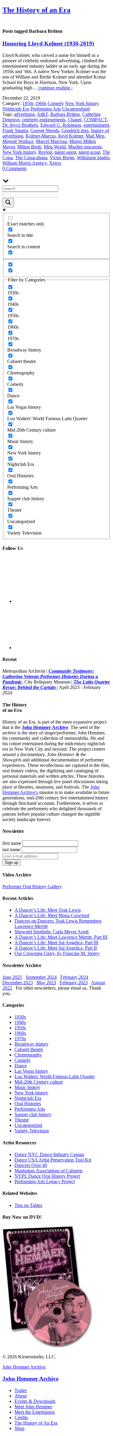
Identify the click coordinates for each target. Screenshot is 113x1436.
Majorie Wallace (17, 141)
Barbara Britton (65, 114)
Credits (21, 1417)
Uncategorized (76, 108)
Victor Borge (62, 157)
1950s (28, 103)
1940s (20, 1022)
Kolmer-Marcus (41, 135)
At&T (42, 114)
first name (11, 843)
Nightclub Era (15, 108)
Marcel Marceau (51, 141)
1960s (40, 103)
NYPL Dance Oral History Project (47, 1176)
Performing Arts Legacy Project (44, 1181)
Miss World (55, 146)
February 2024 (74, 977)
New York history (82, 103)
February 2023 (74, 982)
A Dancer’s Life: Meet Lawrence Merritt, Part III (60, 937)
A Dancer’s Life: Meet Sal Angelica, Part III (56, 942)
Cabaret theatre (28, 1049)
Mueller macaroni (85, 146)
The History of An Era (35, 1422)
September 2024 (41, 977)
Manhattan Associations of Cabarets (48, 1170)
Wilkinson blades (93, 157)
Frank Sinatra (15, 130)
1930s (20, 1016)
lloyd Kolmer (70, 135)
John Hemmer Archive (24, 1366)
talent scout (89, 152)
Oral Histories (27, 1103)
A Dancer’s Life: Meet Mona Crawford (51, 915)
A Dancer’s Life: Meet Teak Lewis (47, 910)
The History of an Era (36, 10)
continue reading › (55, 87)
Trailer (20, 1390)
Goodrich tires (75, 130)
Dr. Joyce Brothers (20, 125)
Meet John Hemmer (33, 1406)
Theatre (21, 1119)
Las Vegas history (31, 1071)
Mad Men (95, 135)
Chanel (74, 119)
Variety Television (31, 1130)
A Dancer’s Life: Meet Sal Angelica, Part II (55, 948)
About (20, 1395)
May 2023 (46, 982)
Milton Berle (29, 146)
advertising (24, 114)
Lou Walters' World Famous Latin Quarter (54, 1076)
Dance (20, 1065)
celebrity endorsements (43, 119)
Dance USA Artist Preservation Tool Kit (52, 1159)
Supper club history (33, 1114)
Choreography (28, 1054)
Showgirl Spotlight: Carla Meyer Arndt (51, 931)
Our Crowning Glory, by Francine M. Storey (57, 953)
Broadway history (31, 1044)
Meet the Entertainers (34, 1412)
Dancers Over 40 (30, 1165)
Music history (27, 1087)
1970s (20, 1038)
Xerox (55, 163)
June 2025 (12, 977)
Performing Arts (45, 108)
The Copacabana (31, 157)
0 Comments (14, 168)
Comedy (56, 103)
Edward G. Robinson (60, 125)
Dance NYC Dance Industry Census (49, 1154)
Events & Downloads (34, 1401)
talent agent (65, 152)
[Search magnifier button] (8, 202)
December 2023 (17, 982)
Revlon (45, 152)
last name (11, 849)
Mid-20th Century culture (38, 1081)
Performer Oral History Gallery (32, 886)
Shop (19, 1428)
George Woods (44, 130)
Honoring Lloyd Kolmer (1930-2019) (48, 43)
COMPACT (95, 119)
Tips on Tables (28, 1205)
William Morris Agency (24, 163)
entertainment (96, 125)
